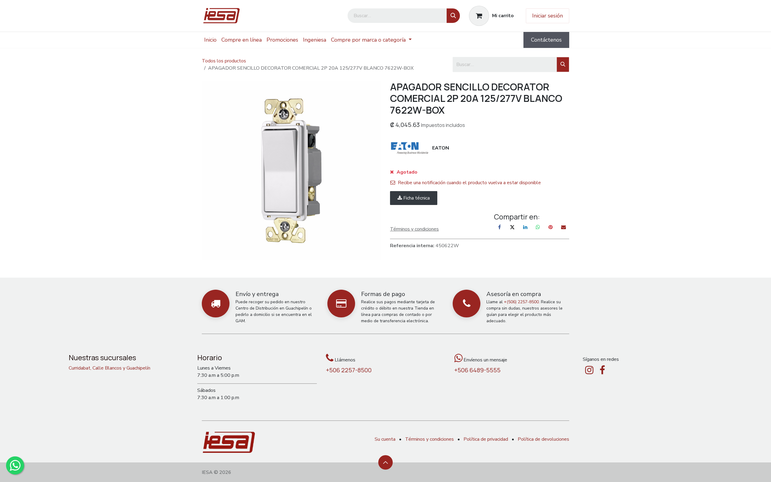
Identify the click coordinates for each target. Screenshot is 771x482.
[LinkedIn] (525, 227)
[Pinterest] (550, 227)
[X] (512, 227)
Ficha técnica (416, 198)
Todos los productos (224, 61)
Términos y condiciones (429, 439)
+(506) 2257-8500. (522, 302)
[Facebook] (499, 227)
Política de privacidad (486, 439)
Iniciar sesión (547, 15)
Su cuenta (385, 439)
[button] (385, 462)
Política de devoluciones (543, 439)
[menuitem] (210, 39)
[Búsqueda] (453, 15)
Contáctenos (546, 39)
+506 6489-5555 (477, 370)
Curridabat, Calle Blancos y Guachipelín (109, 368)
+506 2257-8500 (349, 370)
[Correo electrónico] (563, 227)
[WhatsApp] (538, 227)
